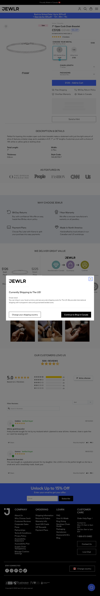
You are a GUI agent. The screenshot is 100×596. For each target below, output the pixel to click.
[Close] (90, 278)
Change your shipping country (25, 315)
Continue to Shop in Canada (76, 315)
